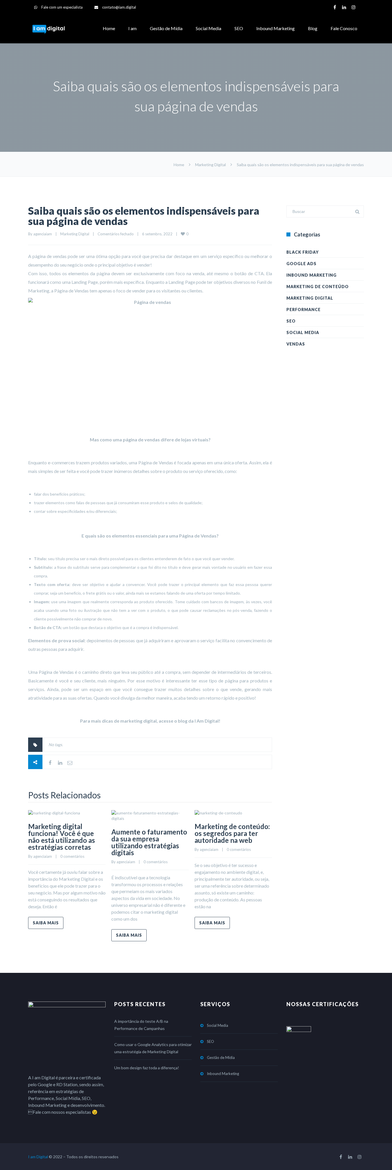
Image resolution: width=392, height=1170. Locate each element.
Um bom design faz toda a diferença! (146, 1067)
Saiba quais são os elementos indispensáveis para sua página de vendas (143, 215)
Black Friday (302, 252)
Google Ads (301, 263)
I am (132, 28)
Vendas (295, 344)
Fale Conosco (344, 28)
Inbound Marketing (275, 28)
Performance (303, 309)
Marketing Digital (210, 164)
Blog (312, 28)
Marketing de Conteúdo (317, 286)
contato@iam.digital (119, 7)
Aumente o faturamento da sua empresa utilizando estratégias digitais (149, 842)
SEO (238, 28)
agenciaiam (42, 234)
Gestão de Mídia (166, 28)
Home (109, 28)
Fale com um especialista (62, 7)
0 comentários (72, 856)
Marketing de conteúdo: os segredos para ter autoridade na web (232, 833)
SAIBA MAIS (46, 922)
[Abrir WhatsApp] (377, 1155)
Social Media (208, 28)
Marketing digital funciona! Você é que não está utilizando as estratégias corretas (61, 836)
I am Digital (38, 1156)
